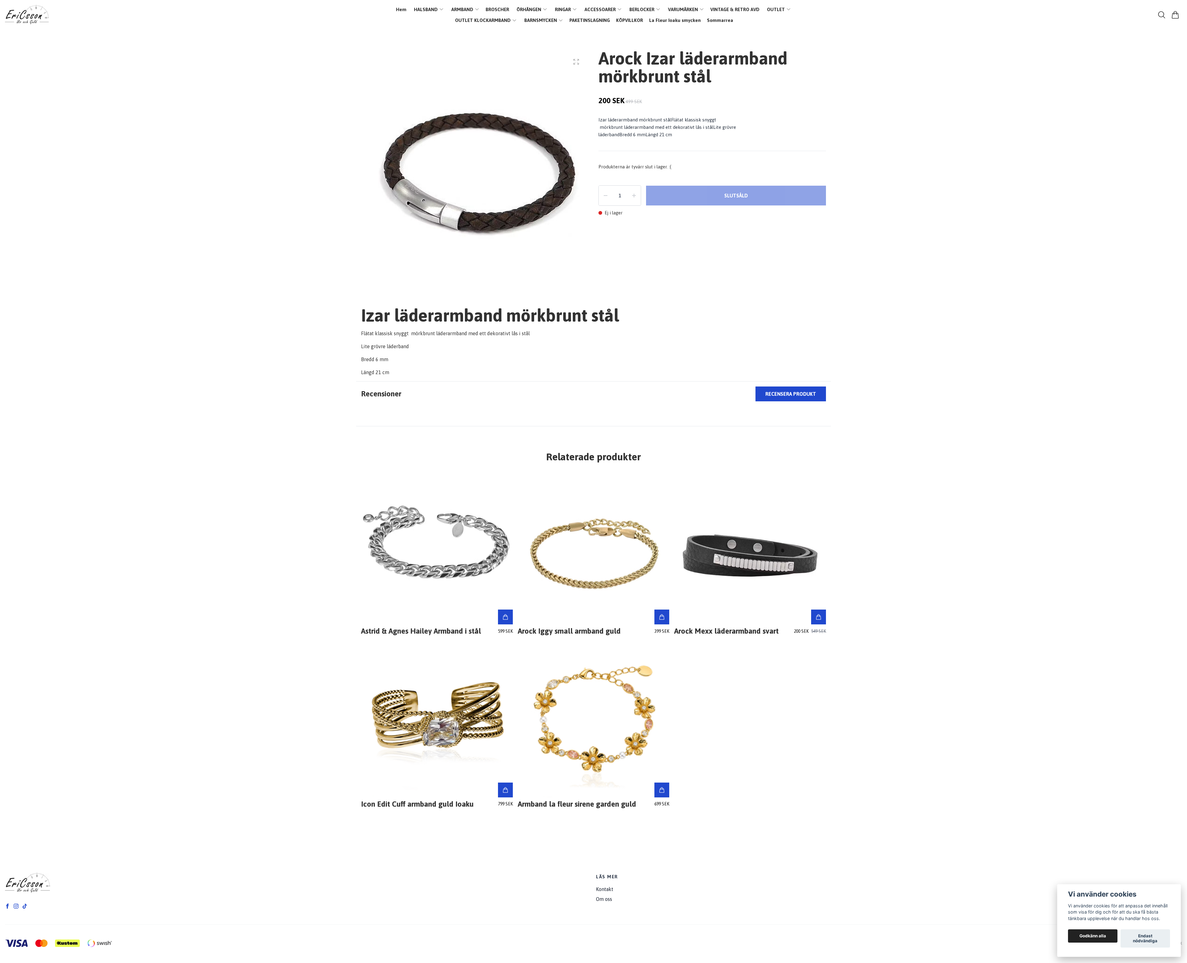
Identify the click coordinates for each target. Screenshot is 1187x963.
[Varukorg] (1175, 15)
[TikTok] (24, 906)
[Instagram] (16, 906)
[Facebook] (7, 906)
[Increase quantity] (634, 195)
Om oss (604, 899)
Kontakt (604, 889)
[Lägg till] (505, 617)
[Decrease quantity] (605, 195)
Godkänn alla (1092, 936)
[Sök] (1161, 15)
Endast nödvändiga (1145, 939)
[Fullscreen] (576, 61)
